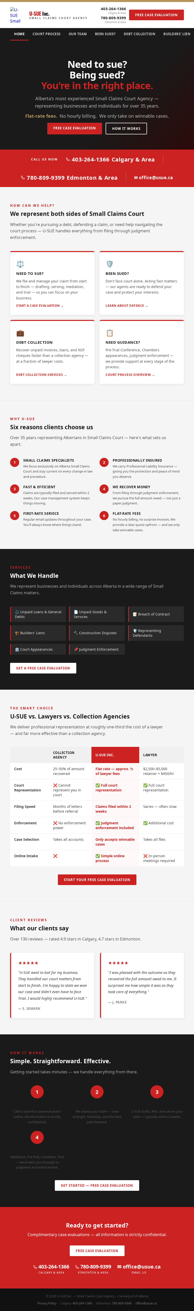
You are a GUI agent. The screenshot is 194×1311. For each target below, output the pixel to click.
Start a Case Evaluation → (40, 305)
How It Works (126, 128)
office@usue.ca (146, 1303)
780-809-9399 (113, 19)
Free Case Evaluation (156, 15)
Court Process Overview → (130, 375)
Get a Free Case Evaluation (43, 668)
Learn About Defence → (127, 305)
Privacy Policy (46, 1303)
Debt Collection (140, 34)
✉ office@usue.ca (153, 177)
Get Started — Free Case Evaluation (97, 1185)
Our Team (78, 34)
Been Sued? (105, 34)
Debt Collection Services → (41, 375)
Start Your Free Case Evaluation (97, 879)
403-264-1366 (113, 10)
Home (19, 34)
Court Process (47, 34)
